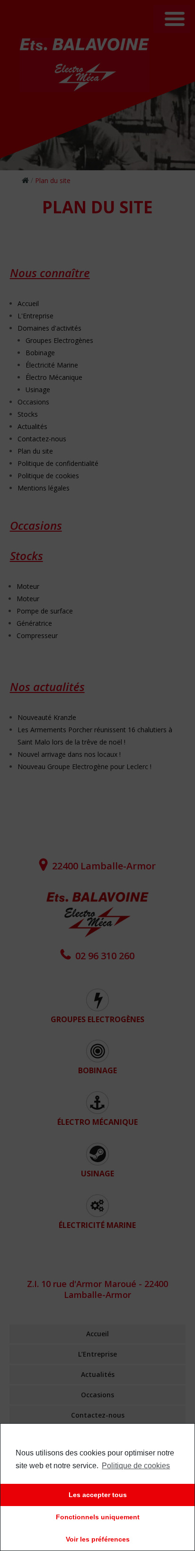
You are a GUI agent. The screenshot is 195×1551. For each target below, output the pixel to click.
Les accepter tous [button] (98, 1494)
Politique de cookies (136, 1466)
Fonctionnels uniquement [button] (98, 1517)
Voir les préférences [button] (98, 1539)
